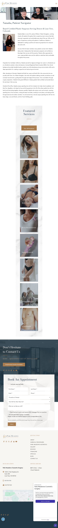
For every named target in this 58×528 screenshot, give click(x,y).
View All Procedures (29, 128)
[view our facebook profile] (4, 370)
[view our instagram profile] (6, 370)
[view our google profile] (14, 370)
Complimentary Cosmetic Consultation (14, 364)
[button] (29, 128)
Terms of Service (37, 420)
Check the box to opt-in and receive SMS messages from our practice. (28, 412)
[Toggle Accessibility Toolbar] (3, 519)
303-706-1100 (7, 480)
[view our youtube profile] (16, 370)
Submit (11, 424)
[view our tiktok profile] (11, 370)
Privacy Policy (29, 420)
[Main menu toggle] (56, 3)
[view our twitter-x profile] (9, 370)
